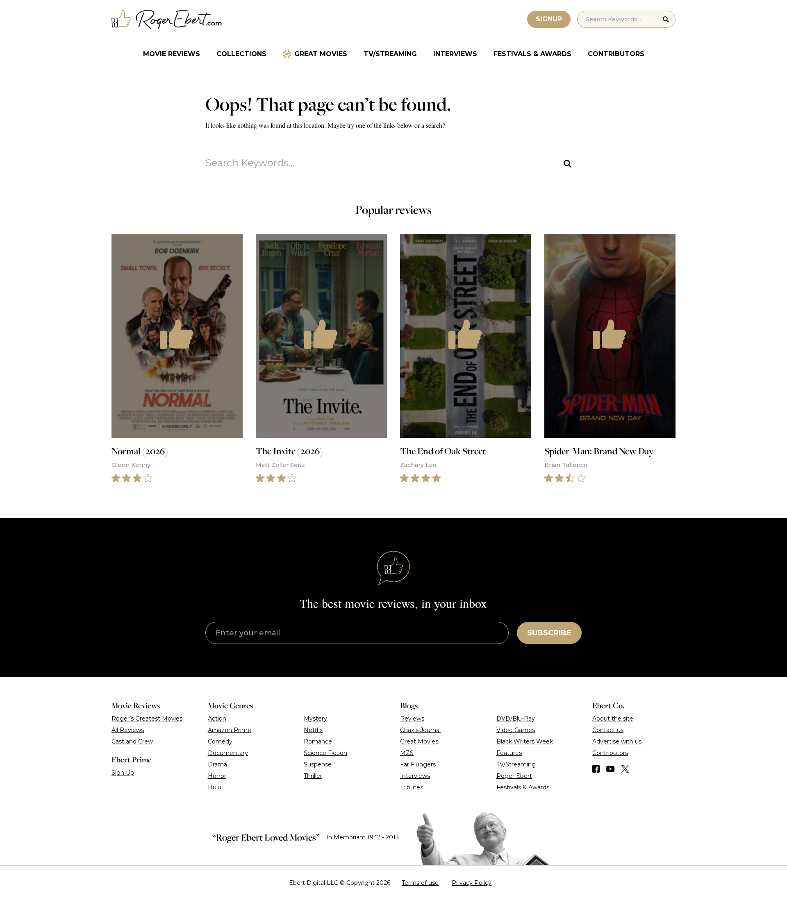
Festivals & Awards (532, 54)
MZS (407, 753)
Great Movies (320, 54)
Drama (217, 764)
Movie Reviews (171, 54)
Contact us (607, 730)
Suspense (318, 764)
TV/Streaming (390, 54)
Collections (241, 54)
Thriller (313, 776)
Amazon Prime (229, 730)
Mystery (315, 718)
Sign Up (122, 772)
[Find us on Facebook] (596, 769)
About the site (612, 718)
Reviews (412, 718)
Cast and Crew (132, 741)
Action (217, 718)
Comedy (220, 741)
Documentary (228, 753)
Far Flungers (418, 764)
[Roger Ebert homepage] (166, 19)
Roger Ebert (514, 776)
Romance (318, 741)
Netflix (313, 730)
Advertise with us (616, 741)
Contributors (616, 54)
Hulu (214, 787)
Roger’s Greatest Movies (146, 718)
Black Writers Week (524, 741)
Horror (217, 776)
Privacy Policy (471, 882)
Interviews (455, 54)
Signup (549, 19)
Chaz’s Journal (420, 730)
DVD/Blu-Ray (515, 718)
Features (509, 753)
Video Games (515, 730)
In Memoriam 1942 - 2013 (362, 837)
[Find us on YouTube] (610, 769)
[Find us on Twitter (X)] (625, 769)
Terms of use (420, 882)
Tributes (411, 787)
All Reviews (127, 730)
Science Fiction (325, 753)
